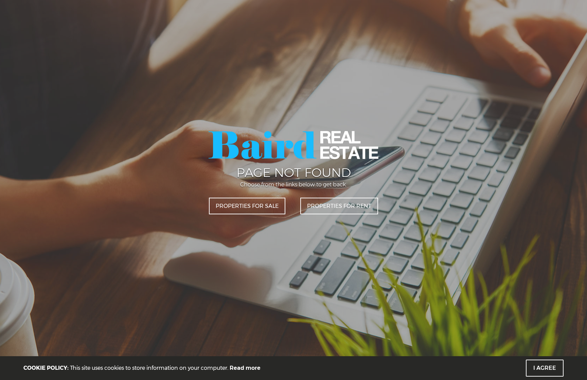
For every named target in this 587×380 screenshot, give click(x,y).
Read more (245, 368)
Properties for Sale (247, 206)
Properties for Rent (339, 206)
